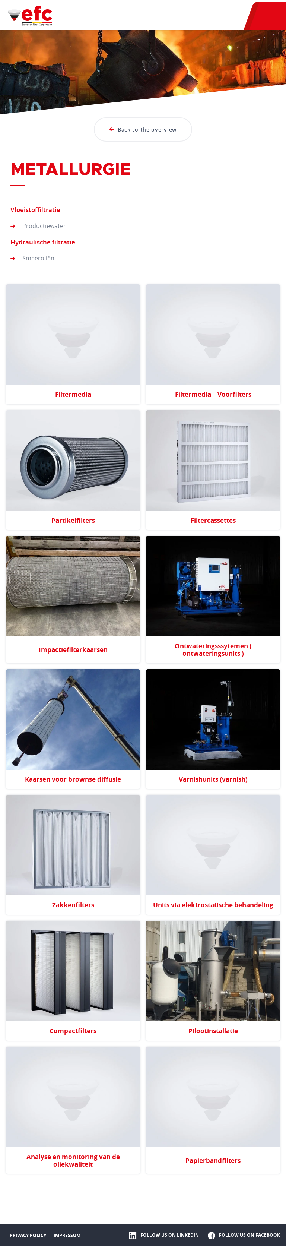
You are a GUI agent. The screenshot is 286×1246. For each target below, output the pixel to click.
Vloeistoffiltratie (35, 209)
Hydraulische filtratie (42, 242)
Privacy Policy (28, 1235)
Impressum (67, 1235)
